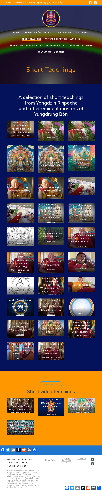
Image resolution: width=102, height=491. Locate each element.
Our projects (75, 45)
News (89, 45)
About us (49, 32)
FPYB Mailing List (66, 461)
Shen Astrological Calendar (26, 45)
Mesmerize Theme (14, 487)
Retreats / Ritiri (55, 45)
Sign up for (66, 459)
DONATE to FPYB (51, 384)
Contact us (44, 52)
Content (59, 52)
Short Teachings (31, 39)
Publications (65, 32)
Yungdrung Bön (32, 32)
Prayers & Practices (56, 39)
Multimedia (82, 32)
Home (16, 32)
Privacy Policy (50, 460)
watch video (50, 414)
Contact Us (81, 459)
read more (51, 137)
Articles (75, 39)
